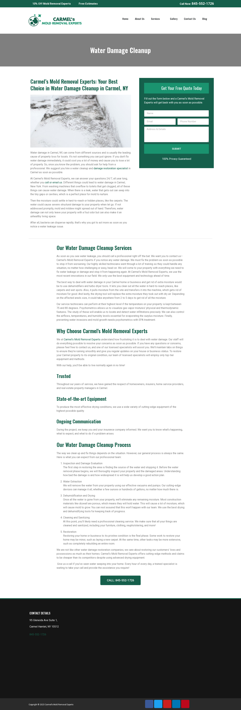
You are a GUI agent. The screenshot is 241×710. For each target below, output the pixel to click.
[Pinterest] (185, 704)
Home (125, 18)
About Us (139, 18)
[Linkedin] (176, 704)
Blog (204, 18)
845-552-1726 (38, 634)
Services (155, 18)
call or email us (53, 182)
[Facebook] (149, 704)
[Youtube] (167, 704)
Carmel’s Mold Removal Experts (82, 339)
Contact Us (190, 18)
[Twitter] (158, 704)
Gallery (173, 18)
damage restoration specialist (111, 168)
